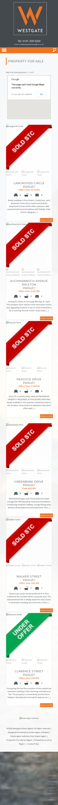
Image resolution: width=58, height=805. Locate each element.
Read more (46, 220)
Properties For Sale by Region (19, 740)
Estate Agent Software (39, 732)
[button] (26, 102)
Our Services (51, 797)
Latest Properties (52, 778)
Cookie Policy (33, 744)
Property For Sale (52, 784)
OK (41, 94)
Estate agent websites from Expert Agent (28, 736)
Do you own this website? (22, 94)
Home (51, 774)
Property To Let (52, 790)
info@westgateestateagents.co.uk (31, 44)
